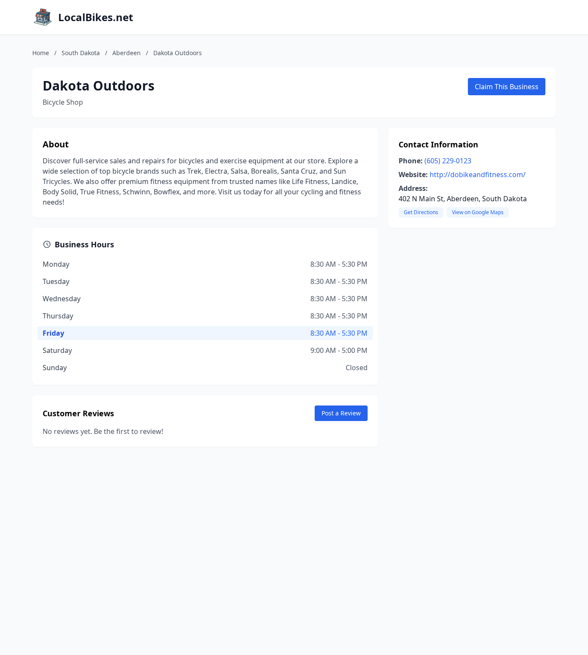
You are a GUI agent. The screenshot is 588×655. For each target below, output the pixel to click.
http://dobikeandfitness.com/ (478, 174)
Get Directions (421, 212)
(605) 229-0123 (447, 160)
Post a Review (341, 413)
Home (40, 53)
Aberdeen (126, 53)
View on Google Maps (478, 212)
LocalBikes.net (95, 17)
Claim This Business (506, 86)
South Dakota (81, 53)
